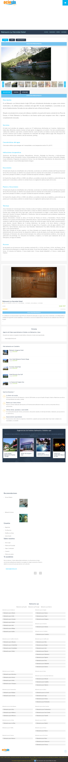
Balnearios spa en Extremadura (9, 689)
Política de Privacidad (10, 545)
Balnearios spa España (21, 607)
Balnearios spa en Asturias (41, 623)
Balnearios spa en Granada (9, 619)
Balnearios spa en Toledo (9, 651)
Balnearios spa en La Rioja (8, 720)
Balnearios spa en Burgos (42, 645)
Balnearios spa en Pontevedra (43, 701)
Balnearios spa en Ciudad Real (10, 645)
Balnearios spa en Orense (42, 698)
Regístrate (7, 527)
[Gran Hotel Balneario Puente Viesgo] (5, 360)
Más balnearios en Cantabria (11, 346)
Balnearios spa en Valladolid (43, 663)
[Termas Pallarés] (23, 502)
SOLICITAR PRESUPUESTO (34, 43)
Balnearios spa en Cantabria (41, 631)
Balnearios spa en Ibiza (9, 709)
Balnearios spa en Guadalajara (10, 648)
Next (65, 84)
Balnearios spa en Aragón (40, 609)
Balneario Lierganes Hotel (16, 350)
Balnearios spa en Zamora (42, 666)
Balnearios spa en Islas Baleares (9, 706)
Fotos (5, 39)
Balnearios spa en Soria (42, 660)
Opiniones (25, 92)
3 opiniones (63, 309)
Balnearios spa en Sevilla (9, 631)
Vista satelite (21, 39)
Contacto (7, 551)
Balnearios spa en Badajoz (9, 692)
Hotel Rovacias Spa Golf (16, 374)
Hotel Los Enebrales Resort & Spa (59, 455)
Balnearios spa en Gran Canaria (43, 712)
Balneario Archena (9, 512)
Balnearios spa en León (42, 648)
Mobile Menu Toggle (65, 3)
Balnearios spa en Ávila (42, 642)
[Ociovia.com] (5, 750)
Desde (13, 351)
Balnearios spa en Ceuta (40, 671)
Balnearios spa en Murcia (40, 727)
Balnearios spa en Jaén (9, 625)
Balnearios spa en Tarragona (10, 683)
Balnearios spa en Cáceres (9, 695)
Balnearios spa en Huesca (42, 613)
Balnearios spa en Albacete (10, 642)
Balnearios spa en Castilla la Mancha (10, 638)
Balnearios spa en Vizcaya (42, 744)
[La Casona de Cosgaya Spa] (5, 383)
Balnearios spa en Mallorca (10, 712)
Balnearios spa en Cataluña (8, 671)
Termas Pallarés (8, 497)
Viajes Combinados (9, 548)
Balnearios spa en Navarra (8, 735)
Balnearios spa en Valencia (42, 685)
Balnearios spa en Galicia (40, 689)
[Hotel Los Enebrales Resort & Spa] (60, 445)
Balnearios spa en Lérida (9, 680)
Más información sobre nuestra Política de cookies (46, 760)
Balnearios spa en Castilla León (42, 638)
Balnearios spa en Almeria (9, 613)
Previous (3, 84)
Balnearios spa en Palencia (42, 651)
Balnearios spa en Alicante (42, 678)
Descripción (6, 92)
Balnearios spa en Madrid (40, 720)
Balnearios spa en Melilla (7, 727)
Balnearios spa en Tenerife (42, 715)
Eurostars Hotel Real (15, 367)
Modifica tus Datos (9, 533)
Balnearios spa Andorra (46, 607)
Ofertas (16, 92)
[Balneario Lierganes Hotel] (5, 352)
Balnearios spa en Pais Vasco (41, 735)
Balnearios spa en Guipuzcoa (43, 741)
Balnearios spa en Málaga (9, 628)
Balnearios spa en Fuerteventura (44, 709)
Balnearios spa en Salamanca (43, 654)
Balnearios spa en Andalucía (8, 609)
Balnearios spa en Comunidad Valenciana (44, 675)
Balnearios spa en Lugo (42, 695)
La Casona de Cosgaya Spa (16, 382)
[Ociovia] (9, 2)
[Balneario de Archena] (23, 518)
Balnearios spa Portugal (33, 607)
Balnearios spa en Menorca (10, 715)
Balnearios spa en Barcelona (10, 674)
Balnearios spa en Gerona (9, 677)
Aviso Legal (7, 542)
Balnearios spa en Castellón (43, 681)
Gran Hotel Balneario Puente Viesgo (19, 359)
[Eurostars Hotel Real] (5, 368)
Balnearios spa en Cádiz (9, 616)
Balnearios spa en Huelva (9, 622)
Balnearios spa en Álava (42, 738)
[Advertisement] (34, 17)
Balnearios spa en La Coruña (43, 692)
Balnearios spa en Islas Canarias (42, 706)
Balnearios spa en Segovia (42, 657)
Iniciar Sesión (8, 536)
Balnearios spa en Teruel (42, 616)
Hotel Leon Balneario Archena (43, 454)
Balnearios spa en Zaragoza (42, 619)
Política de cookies (9, 554)
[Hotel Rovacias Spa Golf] (5, 375)
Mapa (12, 39)
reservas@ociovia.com (10, 338)
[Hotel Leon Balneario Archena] (43, 445)
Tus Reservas (8, 530)
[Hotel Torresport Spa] (27, 445)
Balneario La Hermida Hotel (13, 32)
